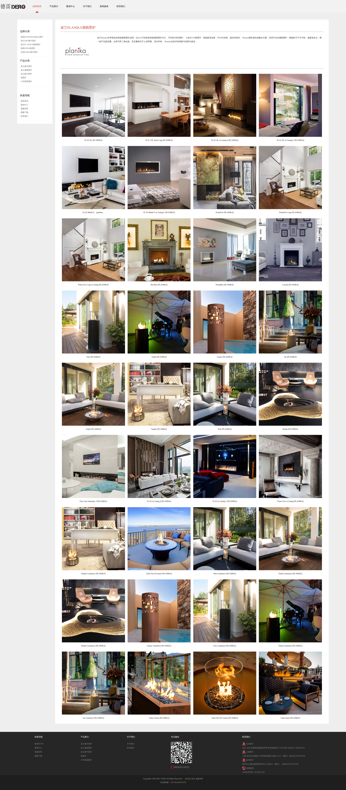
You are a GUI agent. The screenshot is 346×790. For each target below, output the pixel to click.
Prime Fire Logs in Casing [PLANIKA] (93, 285)
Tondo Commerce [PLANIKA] (290, 574)
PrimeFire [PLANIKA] (225, 212)
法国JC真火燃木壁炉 (29, 52)
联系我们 (24, 116)
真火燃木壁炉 (26, 66)
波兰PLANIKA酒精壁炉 (30, 45)
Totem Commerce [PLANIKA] (290, 646)
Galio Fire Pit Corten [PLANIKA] (225, 718)
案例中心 (24, 105)
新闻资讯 (24, 101)
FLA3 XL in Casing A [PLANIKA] (224, 140)
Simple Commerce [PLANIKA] (93, 574)
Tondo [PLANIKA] (93, 429)
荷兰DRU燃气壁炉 (28, 41)
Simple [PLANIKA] (159, 429)
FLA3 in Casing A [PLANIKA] (159, 501)
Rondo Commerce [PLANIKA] (93, 646)
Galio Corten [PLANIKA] (159, 718)
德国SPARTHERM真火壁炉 (32, 37)
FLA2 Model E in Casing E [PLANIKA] (159, 212)
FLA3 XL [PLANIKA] (93, 140)
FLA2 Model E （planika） (93, 212)
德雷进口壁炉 (190, 779)
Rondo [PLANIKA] (290, 429)
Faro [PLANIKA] (93, 357)
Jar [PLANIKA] (290, 357)
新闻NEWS (39, 744)
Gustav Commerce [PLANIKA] (159, 646)
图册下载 (24, 112)
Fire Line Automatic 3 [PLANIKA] (93, 501)
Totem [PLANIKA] (159, 357)
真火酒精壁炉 (26, 70)
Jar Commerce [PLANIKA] (93, 718)
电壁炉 (23, 78)
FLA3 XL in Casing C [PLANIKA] (290, 140)
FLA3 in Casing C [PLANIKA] (225, 501)
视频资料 (24, 109)
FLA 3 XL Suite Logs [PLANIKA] (159, 140)
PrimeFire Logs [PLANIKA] (290, 212)
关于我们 (130, 744)
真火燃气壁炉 (26, 74)
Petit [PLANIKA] (225, 429)
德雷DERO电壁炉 (28, 48)
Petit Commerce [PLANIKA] (224, 574)
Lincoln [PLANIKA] (290, 285)
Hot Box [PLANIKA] (159, 285)
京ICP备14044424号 (178, 782)
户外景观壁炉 (26, 81)
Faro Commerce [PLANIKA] (224, 646)
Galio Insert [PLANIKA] (290, 718)
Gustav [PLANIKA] (224, 357)
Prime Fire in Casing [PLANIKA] (290, 501)
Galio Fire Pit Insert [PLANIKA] (159, 574)
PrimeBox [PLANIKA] (225, 285)
